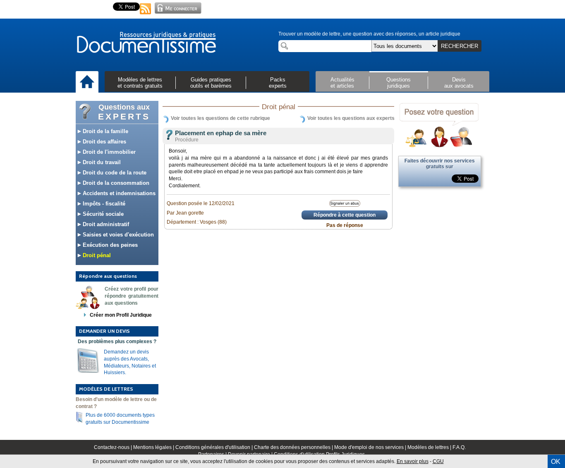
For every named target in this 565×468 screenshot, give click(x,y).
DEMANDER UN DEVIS (104, 331)
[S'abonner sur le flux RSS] (145, 14)
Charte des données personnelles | (294, 447)
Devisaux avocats (459, 82)
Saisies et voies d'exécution (117, 235)
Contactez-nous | (113, 447)
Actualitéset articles (342, 82)
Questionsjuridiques (398, 82)
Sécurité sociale (102, 214)
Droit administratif (105, 224)
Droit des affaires (103, 141)
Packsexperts (278, 82)
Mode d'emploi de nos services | (370, 447)
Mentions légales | (154, 447)
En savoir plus (413, 461)
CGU (438, 461)
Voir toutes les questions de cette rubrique (220, 118)
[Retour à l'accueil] (146, 43)
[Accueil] (87, 82)
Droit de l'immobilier (108, 152)
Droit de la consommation (115, 183)
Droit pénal (96, 255)
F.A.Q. (459, 447)
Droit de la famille (104, 131)
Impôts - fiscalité (103, 204)
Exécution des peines (109, 245)
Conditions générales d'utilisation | (214, 447)
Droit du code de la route (113, 173)
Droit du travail (101, 162)
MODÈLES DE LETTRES (106, 389)
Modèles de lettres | (429, 447)
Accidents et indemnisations (118, 193)
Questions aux (124, 112)
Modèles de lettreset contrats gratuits (140, 82)
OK (555, 461)
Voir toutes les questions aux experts (351, 118)
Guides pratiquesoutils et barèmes (211, 82)
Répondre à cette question (345, 215)
